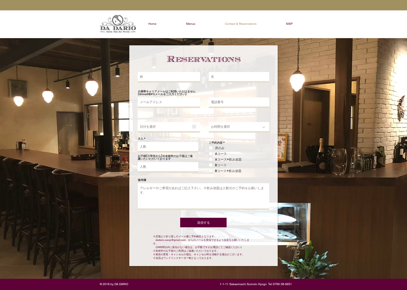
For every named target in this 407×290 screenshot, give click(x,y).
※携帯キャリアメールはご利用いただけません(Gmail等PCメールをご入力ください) (167, 93)
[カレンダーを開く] (194, 126)
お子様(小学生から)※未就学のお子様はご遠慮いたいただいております (165, 157)
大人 (140, 138)
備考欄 (142, 180)
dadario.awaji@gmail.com (171, 240)
